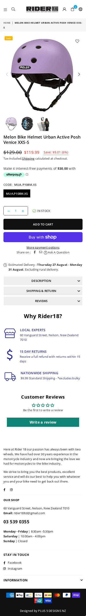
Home (7, 22)
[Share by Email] (41, 252)
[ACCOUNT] (65, 9)
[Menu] (5, 9)
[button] (73, 9)
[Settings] (80, 9)
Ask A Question (58, 252)
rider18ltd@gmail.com (29, 513)
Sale (8, 38)
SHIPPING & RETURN (41, 291)
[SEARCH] (13, 9)
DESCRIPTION (41, 281)
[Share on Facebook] (35, 252)
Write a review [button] (43, 422)
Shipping (28, 158)
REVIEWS (41, 301)
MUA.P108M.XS (17, 193)
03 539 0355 (16, 522)
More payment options (43, 247)
